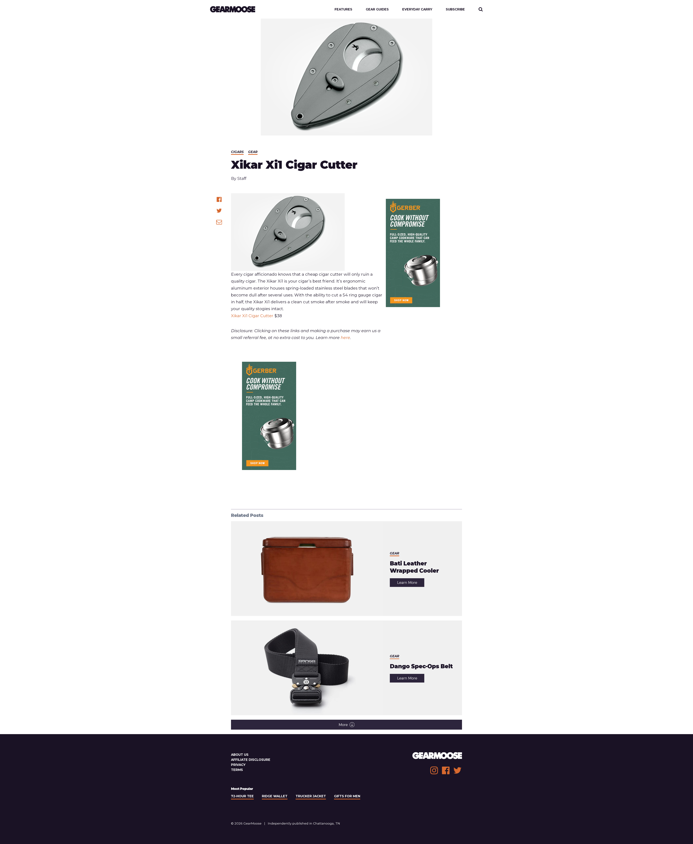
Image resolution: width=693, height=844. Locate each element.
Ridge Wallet (274, 796)
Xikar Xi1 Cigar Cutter (252, 315)
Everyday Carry (417, 9)
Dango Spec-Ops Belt (421, 666)
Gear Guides (377, 9)
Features (343, 9)
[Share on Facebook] (219, 199)
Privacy (238, 765)
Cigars (237, 152)
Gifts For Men (347, 796)
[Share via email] (219, 222)
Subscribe (455, 9)
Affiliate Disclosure (250, 760)
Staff (241, 178)
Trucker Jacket (311, 796)
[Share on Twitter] (219, 211)
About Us (240, 754)
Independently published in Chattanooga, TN (304, 823)
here (345, 337)
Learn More (410, 583)
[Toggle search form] (480, 9)
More (343, 725)
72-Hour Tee (242, 796)
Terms (237, 770)
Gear (253, 152)
